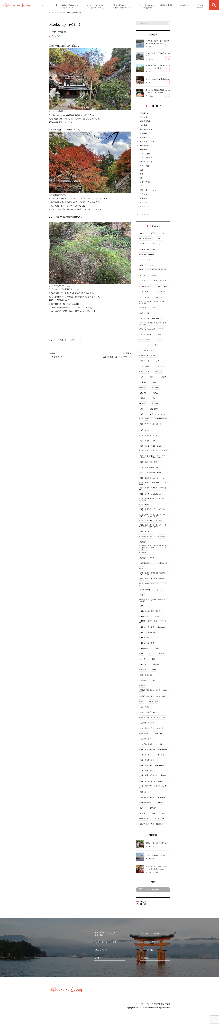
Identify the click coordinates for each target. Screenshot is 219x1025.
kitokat (142, 244)
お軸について (57, 357)
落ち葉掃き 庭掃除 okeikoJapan (152, 797)
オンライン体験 (146, 161)
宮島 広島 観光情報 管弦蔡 (150, 473)
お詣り (159, 334)
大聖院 (155, 403)
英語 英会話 (144, 707)
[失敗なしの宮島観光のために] (140, 857)
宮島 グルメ (144, 430)
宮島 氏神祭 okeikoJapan (150, 494)
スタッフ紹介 (145, 165)
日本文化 (157, 616)
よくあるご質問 (148, 941)
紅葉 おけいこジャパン (69, 340)
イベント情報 (145, 153)
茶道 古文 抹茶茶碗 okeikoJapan (153, 749)
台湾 (152, 398)
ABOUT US (150, 933)
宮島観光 (142, 542)
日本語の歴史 (144, 648)
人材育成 (162, 377)
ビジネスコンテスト (146, 350)
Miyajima (144, 113)
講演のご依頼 (166, 5)
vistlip (153, 276)
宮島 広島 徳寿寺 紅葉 (149, 467)
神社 (154, 669)
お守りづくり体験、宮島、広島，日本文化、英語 (152, 323)
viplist (142, 276)
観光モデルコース (147, 145)
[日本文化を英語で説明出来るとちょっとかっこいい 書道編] (140, 93)
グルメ (159, 339)
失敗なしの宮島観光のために (156, 855)
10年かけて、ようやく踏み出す (157, 843)
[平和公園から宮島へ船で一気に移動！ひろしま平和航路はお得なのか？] (140, 43)
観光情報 (143, 149)
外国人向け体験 (146, 129)
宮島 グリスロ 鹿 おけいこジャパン (152, 425)
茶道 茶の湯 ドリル (147, 760)
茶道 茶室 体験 (145, 771)
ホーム (44, 5)
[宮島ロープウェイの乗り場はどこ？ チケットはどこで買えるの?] (140, 68)
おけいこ (158, 297)
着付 (152, 659)
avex (141, 233)
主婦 (151, 377)
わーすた (158, 371)
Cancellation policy (106, 933)
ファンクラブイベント (147, 355)
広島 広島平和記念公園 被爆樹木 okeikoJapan (152, 579)
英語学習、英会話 (145, 744)
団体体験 (143, 125)
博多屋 (142, 398)
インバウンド (160, 292)
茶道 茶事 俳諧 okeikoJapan (151, 765)
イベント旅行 (144, 292)
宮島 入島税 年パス (147, 441)
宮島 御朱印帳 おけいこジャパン (152, 478)
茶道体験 (142, 792)
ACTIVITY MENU (96, 6)
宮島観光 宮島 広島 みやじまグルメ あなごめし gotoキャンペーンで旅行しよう (153, 547)
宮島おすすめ (144, 531)
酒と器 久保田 (159, 818)
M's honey (155, 244)
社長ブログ (144, 194)
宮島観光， (143, 552)
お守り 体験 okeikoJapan (150, 318)
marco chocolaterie (147, 249)
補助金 (159, 803)
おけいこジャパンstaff (105, 941)
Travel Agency (146, 6)
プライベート (144, 361)
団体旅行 (142, 403)
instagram (153, 889)
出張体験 (142, 393)
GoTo (158, 238)
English (143, 901)
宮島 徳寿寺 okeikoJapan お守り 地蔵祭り (153, 483)
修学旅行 (142, 387)
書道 (141, 653)
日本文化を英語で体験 (147, 632)
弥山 (157, 590)
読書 (152, 813)
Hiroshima (145, 117)
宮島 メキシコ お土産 (148, 435)
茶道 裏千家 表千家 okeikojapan (152, 781)
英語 (141, 701)
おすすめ (142, 308)
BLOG (101, 949)
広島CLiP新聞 (144, 590)
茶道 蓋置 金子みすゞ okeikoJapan (152, 776)
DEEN (152, 233)
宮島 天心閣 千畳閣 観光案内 (151, 446)
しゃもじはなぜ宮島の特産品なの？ (158, 79)
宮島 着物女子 (145, 504)
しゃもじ (154, 345)
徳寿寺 (142, 595)
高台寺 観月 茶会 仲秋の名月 (151, 824)
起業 (162, 813)
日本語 (143, 903)
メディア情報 (145, 182)
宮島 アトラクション (157, 414)
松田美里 (161, 653)
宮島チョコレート (147, 141)
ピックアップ (145, 206)
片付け (142, 659)
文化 (141, 186)
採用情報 (145, 957)
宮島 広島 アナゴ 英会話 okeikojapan (153, 451)
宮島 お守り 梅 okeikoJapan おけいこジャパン (153, 419)
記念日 (142, 813)
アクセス (200, 6)
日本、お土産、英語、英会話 (149, 611)
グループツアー (145, 339)
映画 (157, 648)
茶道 (160, 744)
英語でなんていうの (146, 723)
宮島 (141, 174)
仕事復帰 (142, 382)
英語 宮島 (153, 701)
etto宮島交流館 (145, 238)
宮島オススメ (145, 137)
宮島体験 (143, 133)
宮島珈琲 (161, 536)
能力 (154, 680)
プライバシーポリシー (143, 1004)
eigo (162, 233)
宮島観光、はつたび (146, 558)
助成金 (155, 393)
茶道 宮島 (159, 755)
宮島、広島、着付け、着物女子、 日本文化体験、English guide (152, 526)
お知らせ (143, 202)
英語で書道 (143, 733)
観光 (141, 808)
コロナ (142, 345)
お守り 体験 (144, 313)
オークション (144, 297)
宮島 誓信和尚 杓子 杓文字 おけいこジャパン (152, 510)
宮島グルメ (144, 198)
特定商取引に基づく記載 (162, 1004)
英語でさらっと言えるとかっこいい (152, 717)
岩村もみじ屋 (161, 563)
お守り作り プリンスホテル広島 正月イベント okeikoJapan (152, 329)
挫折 (141, 606)
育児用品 (142, 680)
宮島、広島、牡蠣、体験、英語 (150, 520)
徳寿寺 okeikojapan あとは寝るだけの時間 (152, 600)
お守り (155, 308)
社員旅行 (142, 669)
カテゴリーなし (146, 214)
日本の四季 (143, 616)
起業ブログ (143, 818)
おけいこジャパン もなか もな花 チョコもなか (152, 302)
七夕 (141, 377)
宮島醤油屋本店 (145, 563)
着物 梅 (142, 664)
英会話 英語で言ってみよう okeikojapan (153, 691)
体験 (141, 178)
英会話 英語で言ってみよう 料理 (152, 696)
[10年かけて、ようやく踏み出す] (140, 844)
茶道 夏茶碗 (144, 755)
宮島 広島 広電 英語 (148, 462)
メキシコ (158, 361)
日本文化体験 (144, 638)
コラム (151, 47)
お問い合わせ (184, 5)
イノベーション (145, 286)
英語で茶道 (157, 733)
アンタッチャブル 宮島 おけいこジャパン (152, 281)
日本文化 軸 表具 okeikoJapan (152, 627)
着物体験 (155, 664)
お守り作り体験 (145, 334)
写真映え (155, 387)
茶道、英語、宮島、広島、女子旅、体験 (152, 786)
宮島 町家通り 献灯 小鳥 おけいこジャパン (152, 499)
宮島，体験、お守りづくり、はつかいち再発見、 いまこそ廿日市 (152, 515)
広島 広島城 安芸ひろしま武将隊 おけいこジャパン (152, 574)
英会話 (142, 685)
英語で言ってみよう (148, 190)
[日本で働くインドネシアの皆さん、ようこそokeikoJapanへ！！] (140, 869)
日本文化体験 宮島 (146, 643)
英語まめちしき (145, 739)
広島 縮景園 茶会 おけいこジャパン (152, 584)
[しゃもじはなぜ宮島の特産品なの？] (140, 80)
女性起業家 (153, 409)
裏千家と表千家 (145, 803)
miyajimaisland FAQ (147, 254)
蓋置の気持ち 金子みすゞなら (115, 357)
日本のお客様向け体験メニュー (67, 6)
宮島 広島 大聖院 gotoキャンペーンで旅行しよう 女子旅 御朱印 (153, 456)
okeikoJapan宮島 (146, 265)
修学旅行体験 (145, 121)
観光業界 (152, 808)
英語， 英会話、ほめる (148, 712)
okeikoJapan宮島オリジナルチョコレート (153, 270)
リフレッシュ (160, 366)
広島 (141, 170)
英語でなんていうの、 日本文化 (151, 728)
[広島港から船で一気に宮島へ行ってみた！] (140, 56)
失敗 (141, 409)
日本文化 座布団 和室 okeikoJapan (152, 621)
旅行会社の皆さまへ (122, 6)
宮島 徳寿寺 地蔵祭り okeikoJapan (152, 488)
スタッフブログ (57, 36)
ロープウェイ (144, 371)
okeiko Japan (144, 260)
